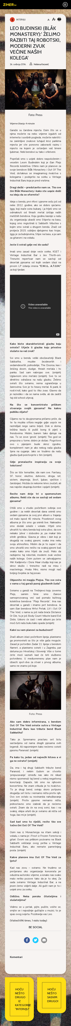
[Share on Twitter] (35, 942)
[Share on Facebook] (27, 942)
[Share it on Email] (44, 942)
